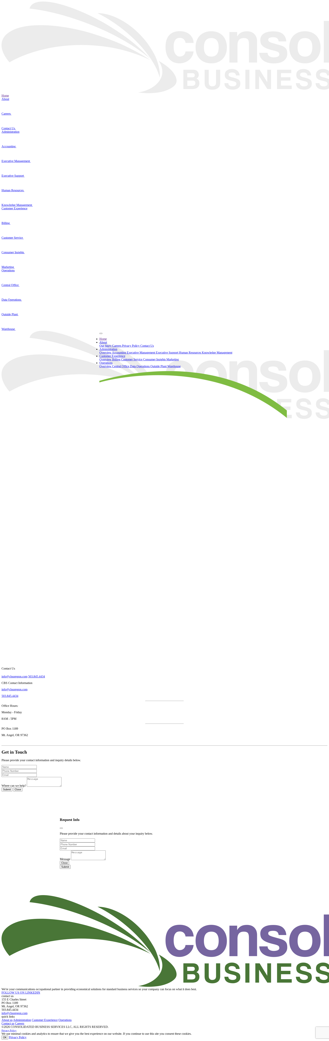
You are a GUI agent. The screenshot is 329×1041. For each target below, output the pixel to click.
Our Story (105, 345)
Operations (8, 270)
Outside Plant (10, 314)
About (5, 99)
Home (5, 95)
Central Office (10, 285)
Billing (6, 223)
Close (18, 789)
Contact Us (9, 128)
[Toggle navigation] (100, 333)
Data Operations (12, 299)
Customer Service (13, 237)
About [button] (103, 342)
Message (65, 859)
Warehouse (9, 329)
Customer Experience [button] (112, 356)
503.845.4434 (36, 676)
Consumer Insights (13, 252)
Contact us (8, 1023)
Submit (7, 789)
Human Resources (13, 190)
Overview (105, 352)
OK (5, 1037)
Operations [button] (106, 362)
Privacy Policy (131, 345)
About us (7, 1020)
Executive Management (16, 161)
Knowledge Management (17, 205)
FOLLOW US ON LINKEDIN (21, 992)
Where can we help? (14, 785)
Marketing (8, 267)
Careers (6, 113)
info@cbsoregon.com (14, 676)
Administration (10, 131)
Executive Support (13, 175)
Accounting (9, 146)
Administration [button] (108, 349)
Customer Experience (14, 208)
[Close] (61, 828)
